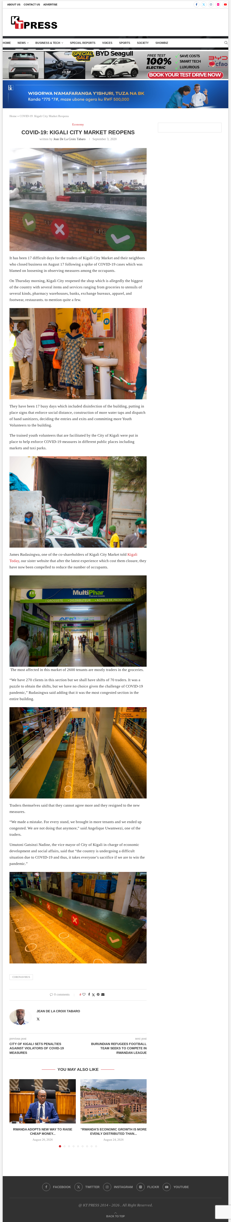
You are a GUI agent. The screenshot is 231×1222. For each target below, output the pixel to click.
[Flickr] (218, 4)
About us (13, 4)
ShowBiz (161, 43)
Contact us (32, 4)
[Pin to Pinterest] (98, 994)
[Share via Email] (102, 994)
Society (143, 43)
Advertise (50, 4)
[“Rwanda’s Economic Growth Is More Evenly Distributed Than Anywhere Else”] (113, 1101)
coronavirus (21, 977)
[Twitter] (204, 4)
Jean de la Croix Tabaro (69, 139)
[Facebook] (196, 4)
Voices (107, 43)
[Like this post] (83, 994)
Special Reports (82, 43)
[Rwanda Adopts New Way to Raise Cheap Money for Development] (42, 1101)
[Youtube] (225, 4)
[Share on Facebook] (89, 994)
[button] (15, 1113)
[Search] (226, 43)
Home (7, 43)
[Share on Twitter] (93, 995)
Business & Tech (47, 43)
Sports (124, 43)
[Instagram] (211, 4)
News (22, 43)
